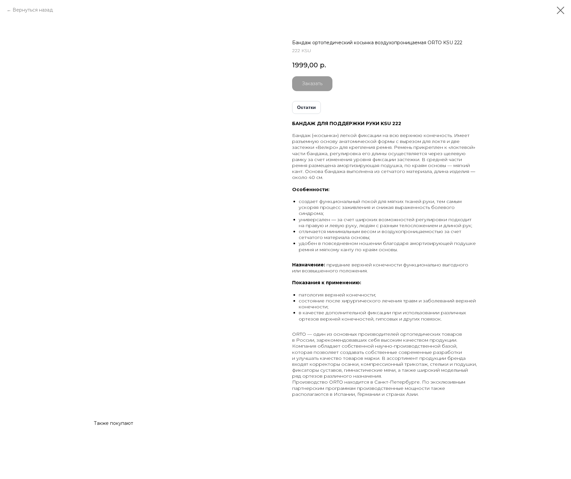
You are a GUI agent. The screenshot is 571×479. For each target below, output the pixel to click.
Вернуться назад (33, 10)
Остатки (306, 107)
